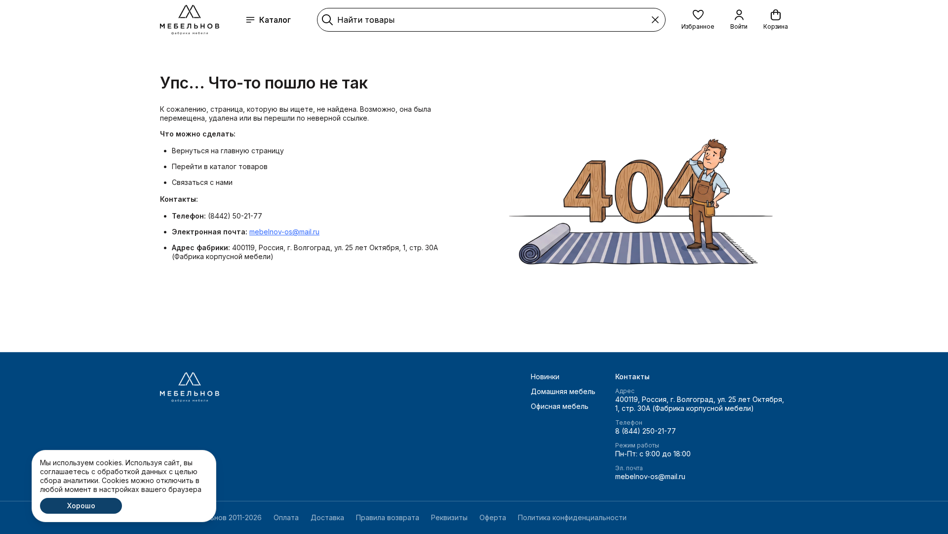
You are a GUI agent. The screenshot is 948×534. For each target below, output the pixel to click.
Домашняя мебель (563, 391)
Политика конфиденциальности (572, 517)
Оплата (286, 517)
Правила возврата (387, 517)
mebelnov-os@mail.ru (284, 231)
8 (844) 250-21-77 (645, 431)
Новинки (545, 376)
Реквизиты (449, 517)
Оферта (492, 517)
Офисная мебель (560, 406)
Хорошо (81, 505)
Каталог (275, 20)
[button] (697, 20)
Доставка (327, 517)
